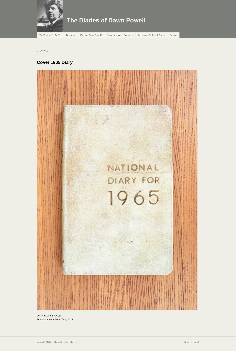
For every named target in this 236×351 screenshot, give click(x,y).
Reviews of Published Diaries (151, 35)
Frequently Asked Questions (120, 35)
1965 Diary (43, 50)
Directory (70, 35)
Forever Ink (194, 341)
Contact (173, 35)
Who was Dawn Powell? (91, 35)
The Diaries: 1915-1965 (50, 35)
